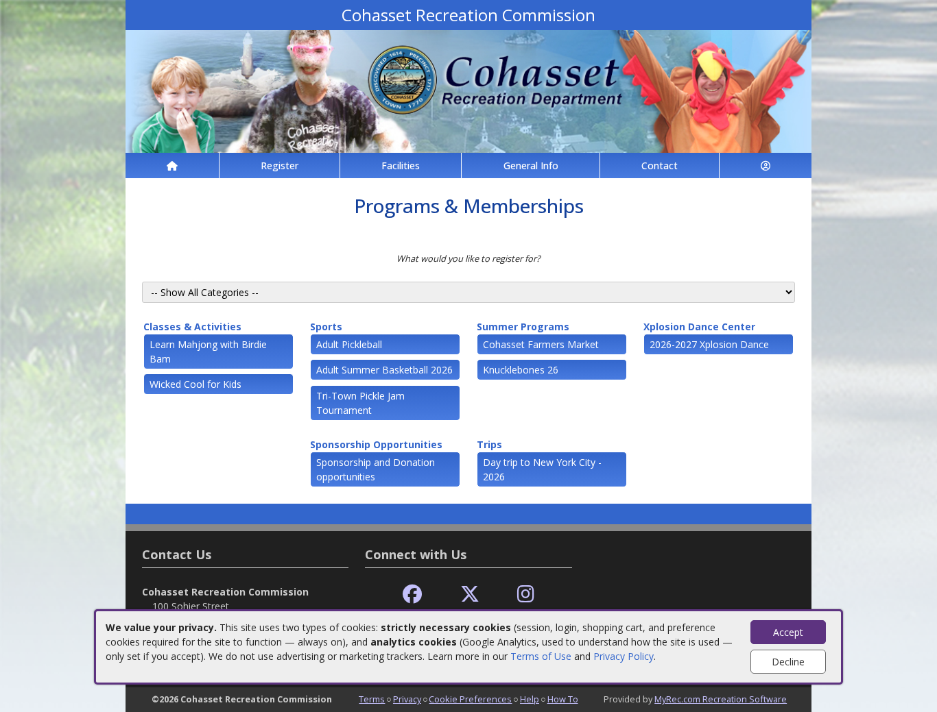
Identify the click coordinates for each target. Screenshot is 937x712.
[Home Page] (172, 165)
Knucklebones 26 (520, 369)
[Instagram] (525, 594)
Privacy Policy (623, 656)
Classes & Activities (192, 326)
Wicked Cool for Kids (195, 384)
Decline (788, 661)
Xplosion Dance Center (699, 326)
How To (562, 699)
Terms (372, 699)
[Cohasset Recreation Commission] (468, 90)
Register (279, 165)
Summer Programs (523, 326)
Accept (788, 632)
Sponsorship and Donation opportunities (375, 469)
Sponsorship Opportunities (376, 444)
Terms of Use (540, 656)
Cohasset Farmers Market (541, 344)
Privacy (407, 699)
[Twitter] (469, 594)
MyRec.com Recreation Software (720, 699)
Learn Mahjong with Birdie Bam (208, 351)
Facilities (400, 165)
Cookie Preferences (470, 699)
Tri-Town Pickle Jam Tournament (360, 403)
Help (529, 699)
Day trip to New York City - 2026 (542, 469)
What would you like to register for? (468, 258)
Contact (659, 165)
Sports (326, 326)
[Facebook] (412, 594)
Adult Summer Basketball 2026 (384, 369)
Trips (489, 444)
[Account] (765, 165)
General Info (530, 165)
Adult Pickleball (349, 344)
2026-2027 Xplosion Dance (709, 344)
